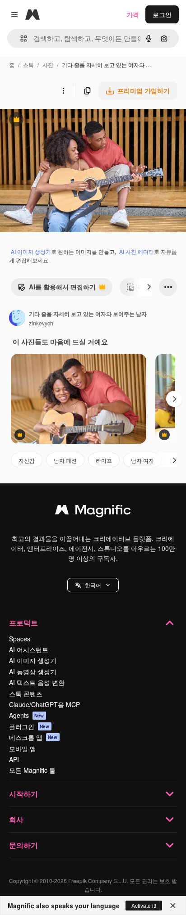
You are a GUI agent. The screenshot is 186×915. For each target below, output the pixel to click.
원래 (52, 120)
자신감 (27, 460)
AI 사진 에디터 (136, 251)
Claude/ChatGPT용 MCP (44, 704)
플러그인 (29, 726)
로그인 (162, 14)
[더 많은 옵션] (63, 90)
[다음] (149, 287)
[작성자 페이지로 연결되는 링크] (17, 319)
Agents (26, 715)
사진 (47, 64)
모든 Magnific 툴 (32, 770)
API (14, 759)
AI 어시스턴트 (28, 649)
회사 (16, 819)
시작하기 (23, 794)
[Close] (172, 905)
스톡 (28, 64)
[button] (93, 585)
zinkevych (41, 323)
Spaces (19, 638)
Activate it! (143, 905)
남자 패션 (65, 460)
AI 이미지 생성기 (31, 251)
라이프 (104, 460)
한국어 (93, 585)
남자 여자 (142, 460)
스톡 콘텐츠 (25, 693)
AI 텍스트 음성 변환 (37, 682)
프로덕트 (23, 623)
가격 (132, 14)
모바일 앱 (22, 748)
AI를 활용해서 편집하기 (57, 289)
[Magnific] (93, 511)
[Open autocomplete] (20, 38)
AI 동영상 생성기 (32, 671)
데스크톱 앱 (33, 737)
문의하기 (23, 845)
